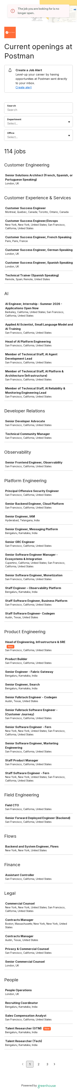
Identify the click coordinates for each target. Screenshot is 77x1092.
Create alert (24, 87)
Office (10, 132)
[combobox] (7, 123)
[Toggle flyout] (69, 122)
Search (11, 105)
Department (14, 119)
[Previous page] (22, 1064)
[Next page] (54, 1064)
